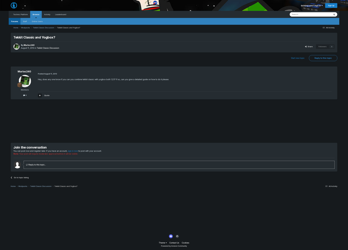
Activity (47, 14)
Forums (14, 21)
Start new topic (297, 58)
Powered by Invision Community (174, 246)
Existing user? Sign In (311, 5)
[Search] (334, 14)
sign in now (73, 151)
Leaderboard (60, 14)
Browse (36, 14)
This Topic (323, 14)
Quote (46, 95)
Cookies (185, 243)
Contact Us (174, 243)
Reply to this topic (323, 58)
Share (310, 46)
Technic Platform (20, 14)
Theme (162, 243)
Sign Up (331, 5)
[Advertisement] (60, 121)
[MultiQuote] (40, 95)
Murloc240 (29, 45)
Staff (25, 21)
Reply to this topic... (37, 164)
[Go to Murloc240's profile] (16, 47)
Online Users (37, 21)
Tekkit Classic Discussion (48, 48)
